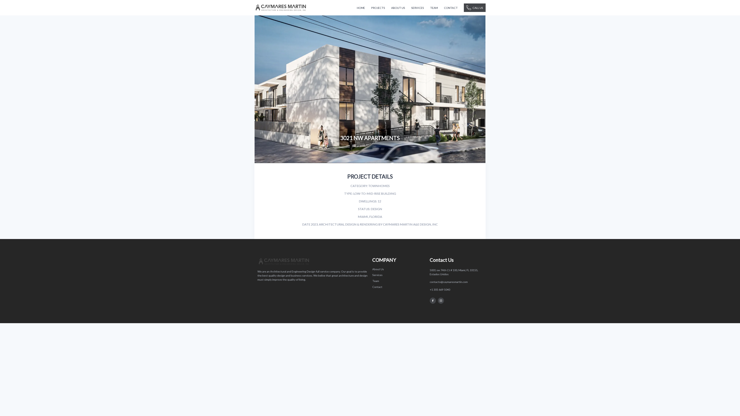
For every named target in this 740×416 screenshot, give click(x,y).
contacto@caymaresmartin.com (449, 281)
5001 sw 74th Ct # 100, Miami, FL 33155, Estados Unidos (454, 272)
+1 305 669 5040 (440, 289)
